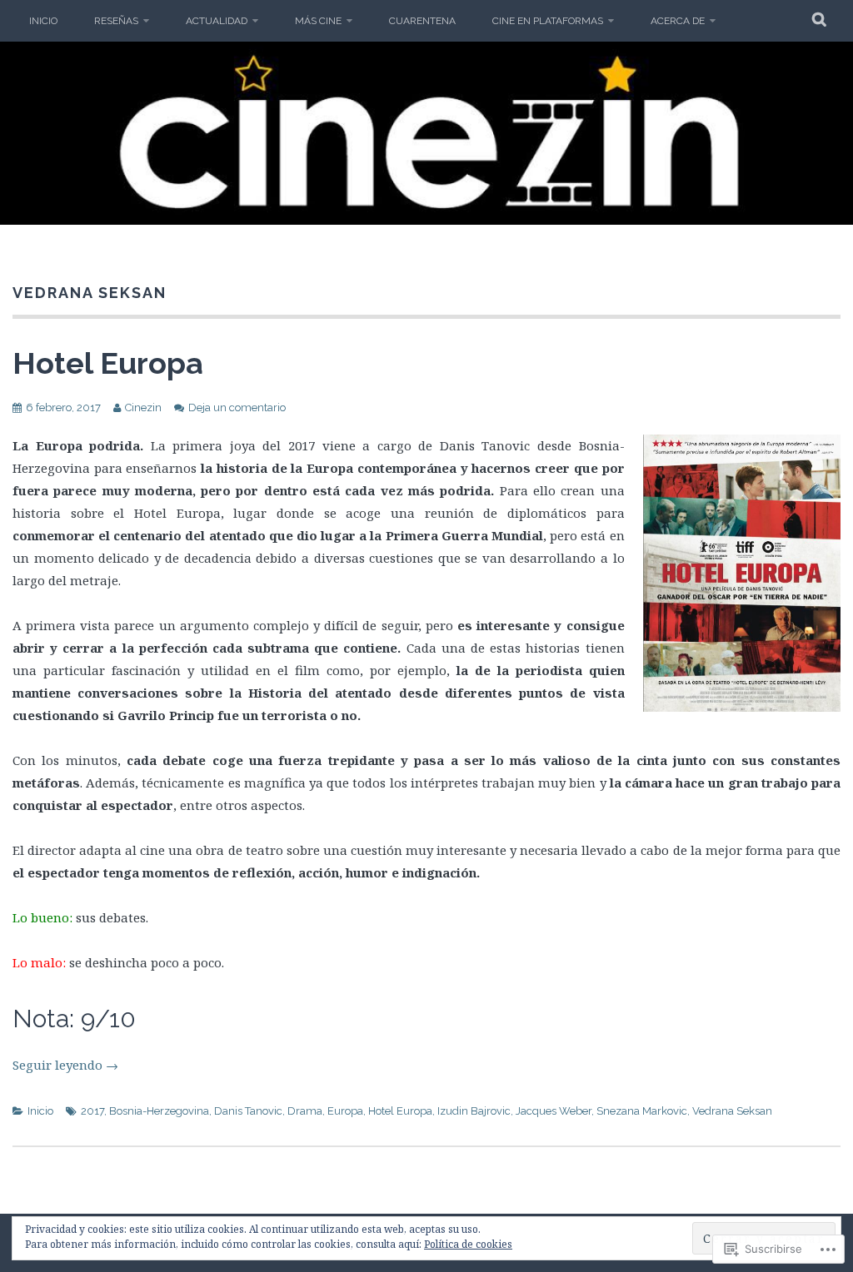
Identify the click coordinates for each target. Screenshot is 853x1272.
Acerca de (678, 21)
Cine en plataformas (547, 21)
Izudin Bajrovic (474, 1111)
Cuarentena (422, 21)
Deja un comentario (237, 407)
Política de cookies (468, 1244)
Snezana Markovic (641, 1111)
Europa (345, 1111)
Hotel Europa (107, 362)
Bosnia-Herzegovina (159, 1111)
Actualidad (216, 21)
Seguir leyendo (65, 1064)
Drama (304, 1111)
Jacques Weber (553, 1111)
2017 (92, 1111)
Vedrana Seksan (732, 1111)
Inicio (43, 21)
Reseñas (116, 21)
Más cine (318, 21)
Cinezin (143, 407)
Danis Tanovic (248, 1111)
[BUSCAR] (820, 21)
